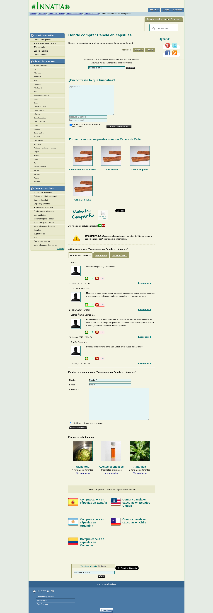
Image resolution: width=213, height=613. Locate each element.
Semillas (37, 230)
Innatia (33, 14)
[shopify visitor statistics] (106, 612)
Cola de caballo (39, 122)
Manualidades (40, 215)
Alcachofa (37, 77)
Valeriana (37, 174)
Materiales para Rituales (44, 226)
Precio (150, 49)
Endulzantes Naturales (43, 207)
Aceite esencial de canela (82, 169)
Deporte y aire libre (42, 204)
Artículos (154, 9)
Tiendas (139, 49)
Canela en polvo (139, 169)
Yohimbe (37, 182)
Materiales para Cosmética (45, 245)
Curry (36, 125)
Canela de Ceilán (91, 14)
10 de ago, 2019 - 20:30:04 (80, 337)
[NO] (103, 226)
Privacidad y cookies (45, 597)
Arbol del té (38, 88)
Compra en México (56, 14)
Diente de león (39, 133)
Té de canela (111, 169)
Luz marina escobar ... (82, 288)
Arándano (37, 84)
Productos (126, 49)
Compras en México (46, 188)
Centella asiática (40, 118)
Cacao (36, 103)
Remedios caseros (74, 14)
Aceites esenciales (40, 65)
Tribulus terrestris (40, 167)
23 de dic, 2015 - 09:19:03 (80, 283)
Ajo (35, 69)
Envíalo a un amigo (103, 217)
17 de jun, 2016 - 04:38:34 (80, 310)
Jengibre (37, 137)
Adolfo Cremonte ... (80, 342)
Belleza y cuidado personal (45, 196)
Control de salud (41, 200)
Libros (166, 9)
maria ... (75, 262)
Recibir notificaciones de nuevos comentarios (86, 125)
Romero (36, 155)
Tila (35, 163)
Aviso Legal (42, 600)
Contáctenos (42, 604)
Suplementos (39, 234)
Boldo (36, 99)
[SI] (100, 226)
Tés (35, 237)
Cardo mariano (39, 110)
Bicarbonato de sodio (41, 95)
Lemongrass (38, 140)
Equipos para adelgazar (44, 211)
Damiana (37, 129)
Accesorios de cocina (43, 192)
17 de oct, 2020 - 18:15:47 (80, 364)
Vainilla (36, 170)
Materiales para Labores (44, 222)
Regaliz (36, 152)
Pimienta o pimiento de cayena (45, 148)
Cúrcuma (37, 114)
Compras (177, 9)
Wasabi (36, 178)
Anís (35, 80)
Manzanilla (37, 144)
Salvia (36, 159)
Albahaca (37, 73)
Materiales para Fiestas (44, 219)
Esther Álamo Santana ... (83, 315)
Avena (36, 92)
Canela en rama (82, 199)
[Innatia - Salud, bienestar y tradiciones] (50, 6)
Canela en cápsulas (42, 40)
